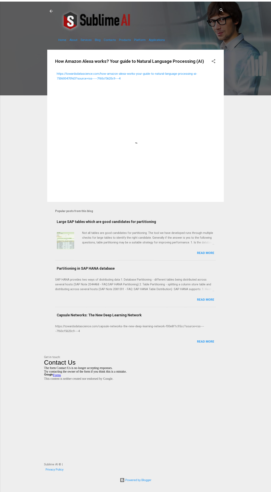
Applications (157, 40)
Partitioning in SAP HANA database (86, 268)
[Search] (221, 11)
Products (125, 40)
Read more (205, 253)
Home (62, 40)
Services (86, 40)
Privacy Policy (54, 469)
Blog (98, 40)
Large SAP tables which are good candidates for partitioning (106, 222)
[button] (213, 62)
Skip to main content (135, 1)
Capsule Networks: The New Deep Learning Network (99, 315)
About (73, 40)
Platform (140, 40)
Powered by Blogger (138, 480)
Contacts (110, 40)
